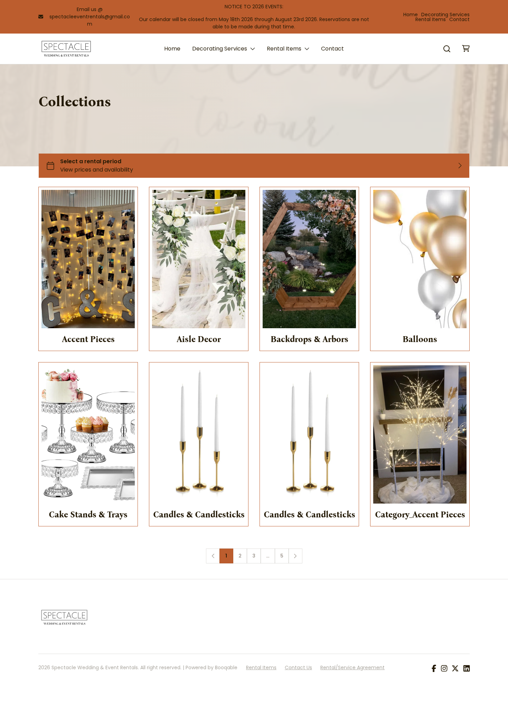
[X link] (455, 668)
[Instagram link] (444, 668)
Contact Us (298, 667)
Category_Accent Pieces (420, 514)
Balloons (420, 339)
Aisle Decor (199, 339)
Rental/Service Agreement (352, 667)
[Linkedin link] (466, 668)
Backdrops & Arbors (309, 339)
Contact (459, 19)
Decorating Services (445, 14)
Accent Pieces (88, 339)
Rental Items (430, 19)
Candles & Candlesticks (199, 514)
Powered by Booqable (211, 667)
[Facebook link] (434, 668)
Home (410, 14)
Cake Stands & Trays (88, 514)
